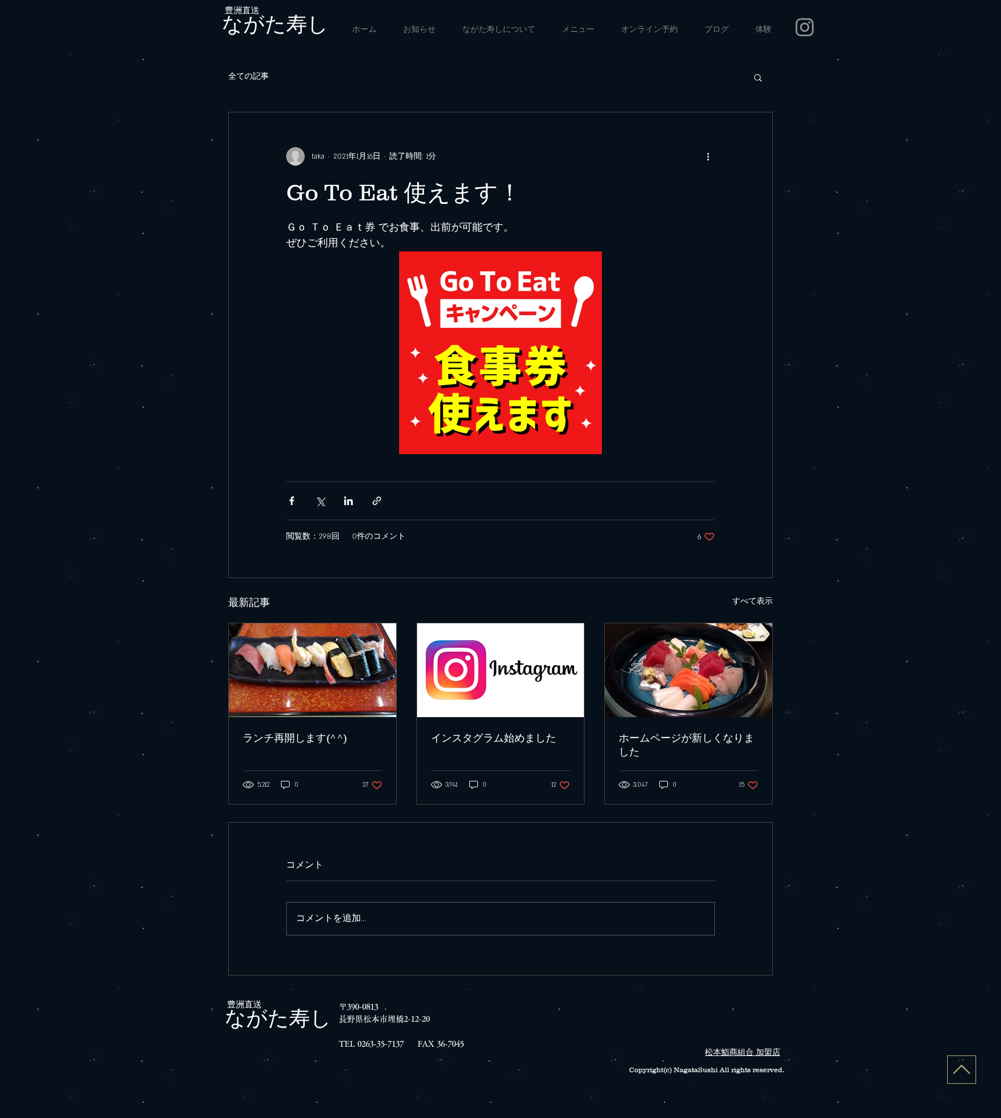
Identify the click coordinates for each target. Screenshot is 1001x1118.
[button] (757, 77)
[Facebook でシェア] (291, 500)
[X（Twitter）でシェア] (320, 500)
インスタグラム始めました (493, 738)
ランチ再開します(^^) (295, 738)
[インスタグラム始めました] (500, 670)
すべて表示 (752, 601)
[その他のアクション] (708, 156)
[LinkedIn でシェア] (348, 500)
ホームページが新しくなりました (686, 745)
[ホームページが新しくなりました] (688, 670)
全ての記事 (248, 76)
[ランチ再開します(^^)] (312, 670)
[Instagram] (804, 27)
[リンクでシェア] (376, 500)
